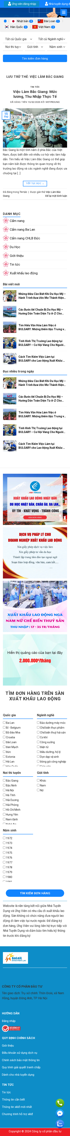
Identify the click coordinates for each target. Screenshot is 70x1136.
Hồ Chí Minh (12, 809)
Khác (42, 780)
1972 (8, 838)
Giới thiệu (17, 256)
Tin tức (35, 87)
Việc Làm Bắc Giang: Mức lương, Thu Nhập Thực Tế (35, 94)
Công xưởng (47, 742)
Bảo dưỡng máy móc (52, 722)
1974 (8, 847)
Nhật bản (24, 21)
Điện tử (44, 747)
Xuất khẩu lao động (24, 273)
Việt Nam (46, 27)
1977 (8, 862)
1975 (8, 852)
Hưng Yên (11, 814)
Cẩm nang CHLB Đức (25, 238)
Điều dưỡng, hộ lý (50, 751)
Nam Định (11, 819)
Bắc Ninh (11, 785)
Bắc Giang (11, 780)
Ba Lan (9, 722)
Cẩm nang (17, 221)
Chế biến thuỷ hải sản (52, 732)
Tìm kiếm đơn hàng (35, 58)
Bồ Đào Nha (12, 732)
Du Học (15, 247)
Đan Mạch (11, 747)
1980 (8, 877)
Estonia (10, 756)
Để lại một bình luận (56, 195)
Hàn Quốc (18, 27)
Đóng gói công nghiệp (52, 761)
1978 (8, 867)
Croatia (10, 737)
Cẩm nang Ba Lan (22, 229)
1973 (8, 843)
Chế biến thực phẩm (51, 727)
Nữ (41, 790)
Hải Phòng (11, 804)
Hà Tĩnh (10, 795)
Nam (42, 785)
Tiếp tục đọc (35, 183)
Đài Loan (51, 21)
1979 (8, 872)
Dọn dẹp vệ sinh (49, 756)
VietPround (53, 102)
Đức (8, 751)
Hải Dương (12, 800)
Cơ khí (43, 737)
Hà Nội (9, 790)
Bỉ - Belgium (13, 727)
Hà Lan (9, 761)
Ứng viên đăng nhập (24, 3)
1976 (8, 857)
